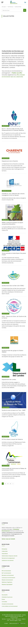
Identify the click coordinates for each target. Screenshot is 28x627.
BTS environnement (6, 570)
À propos (9, 619)
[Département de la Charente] (14, 151)
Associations (5, 553)
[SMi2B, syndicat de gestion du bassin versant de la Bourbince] (14, 212)
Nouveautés (4, 594)
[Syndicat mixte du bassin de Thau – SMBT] (14, 400)
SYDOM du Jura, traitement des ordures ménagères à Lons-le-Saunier (13, 194)
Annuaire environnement (7, 604)
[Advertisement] (14, 34)
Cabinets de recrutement (7, 560)
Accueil (4, 6)
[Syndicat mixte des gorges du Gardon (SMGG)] (14, 340)
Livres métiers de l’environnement (10, 606)
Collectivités (5, 158)
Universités (4, 601)
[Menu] (2, 2)
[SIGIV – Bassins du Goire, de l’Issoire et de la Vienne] (14, 306)
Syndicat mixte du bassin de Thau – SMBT (14, 410)
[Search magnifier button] (24, 10)
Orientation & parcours (7, 597)
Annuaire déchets (6, 190)
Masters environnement (7, 579)
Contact (6, 623)
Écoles (3, 599)
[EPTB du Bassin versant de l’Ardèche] (14, 429)
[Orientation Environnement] (14, 2)
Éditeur (13, 619)
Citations (23, 619)
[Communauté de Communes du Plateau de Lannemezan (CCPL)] (14, 458)
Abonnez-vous (21, 623)
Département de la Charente (10, 161)
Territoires (10, 6)
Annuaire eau (5, 125)
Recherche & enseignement (8, 558)
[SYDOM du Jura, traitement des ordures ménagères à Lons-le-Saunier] (14, 183)
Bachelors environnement (8, 575)
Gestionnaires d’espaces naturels (9, 555)
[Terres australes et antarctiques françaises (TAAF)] (14, 243)
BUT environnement (6, 573)
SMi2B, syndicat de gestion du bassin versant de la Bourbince (12, 223)
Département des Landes (9, 379)
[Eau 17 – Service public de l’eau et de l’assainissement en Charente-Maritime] (14, 118)
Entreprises (4, 549)
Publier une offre (17, 73)
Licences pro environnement (8, 577)
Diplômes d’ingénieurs (7, 582)
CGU (8, 620)
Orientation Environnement (15, 614)
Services (4, 619)
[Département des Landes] (14, 369)
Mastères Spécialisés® (7, 584)
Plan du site (18, 619)
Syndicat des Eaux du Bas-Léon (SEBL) (13, 285)
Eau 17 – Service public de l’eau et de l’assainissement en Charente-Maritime (13, 129)
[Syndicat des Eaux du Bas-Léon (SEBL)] (14, 275)
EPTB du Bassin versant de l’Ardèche (12, 439)
